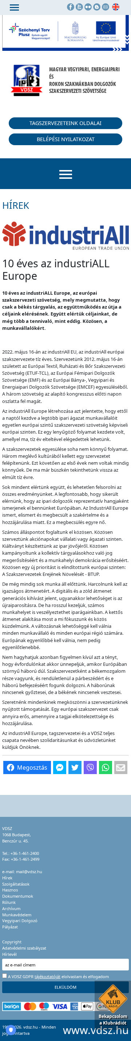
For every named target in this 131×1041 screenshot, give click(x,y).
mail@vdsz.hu (29, 871)
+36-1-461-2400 (25, 853)
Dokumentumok (17, 896)
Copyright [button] (11, 941)
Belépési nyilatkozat (66, 139)
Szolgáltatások (15, 884)
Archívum (11, 908)
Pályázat (10, 926)
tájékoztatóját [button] (47, 976)
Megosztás (32, 767)
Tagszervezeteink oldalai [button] (65, 123)
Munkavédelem (16, 914)
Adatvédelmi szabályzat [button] (24, 948)
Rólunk (9, 902)
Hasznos (10, 890)
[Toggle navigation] (14, 7)
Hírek (7, 877)
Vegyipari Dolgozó (19, 920)
